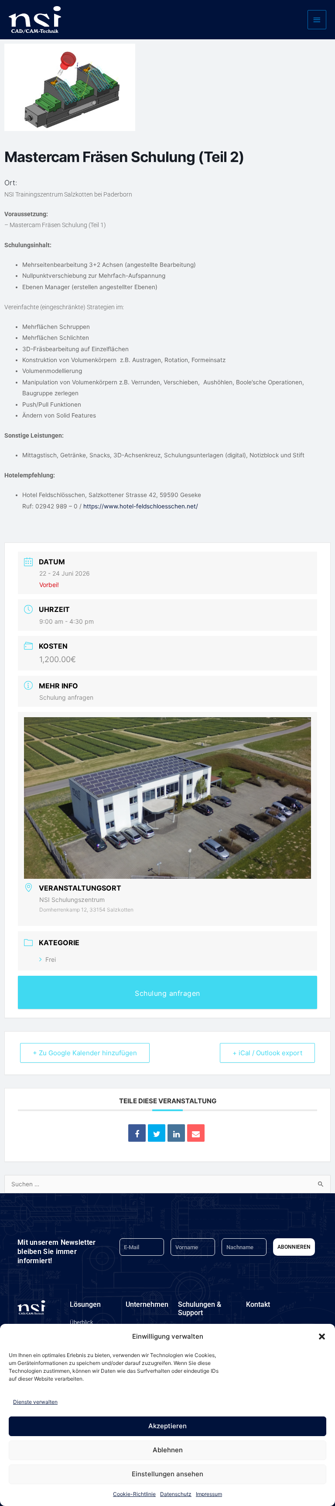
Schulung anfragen (66, 697)
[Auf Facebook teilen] (137, 1133)
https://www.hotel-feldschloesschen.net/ (140, 506)
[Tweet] (156, 1133)
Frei (50, 959)
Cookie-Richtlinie (134, 1494)
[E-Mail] (196, 1133)
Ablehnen (168, 1450)
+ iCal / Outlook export (267, 1053)
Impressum (209, 1494)
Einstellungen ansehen (167, 1474)
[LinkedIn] (176, 1133)
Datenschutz (175, 1494)
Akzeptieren (167, 1426)
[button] (322, 1336)
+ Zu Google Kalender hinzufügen (85, 1053)
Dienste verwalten (35, 1402)
